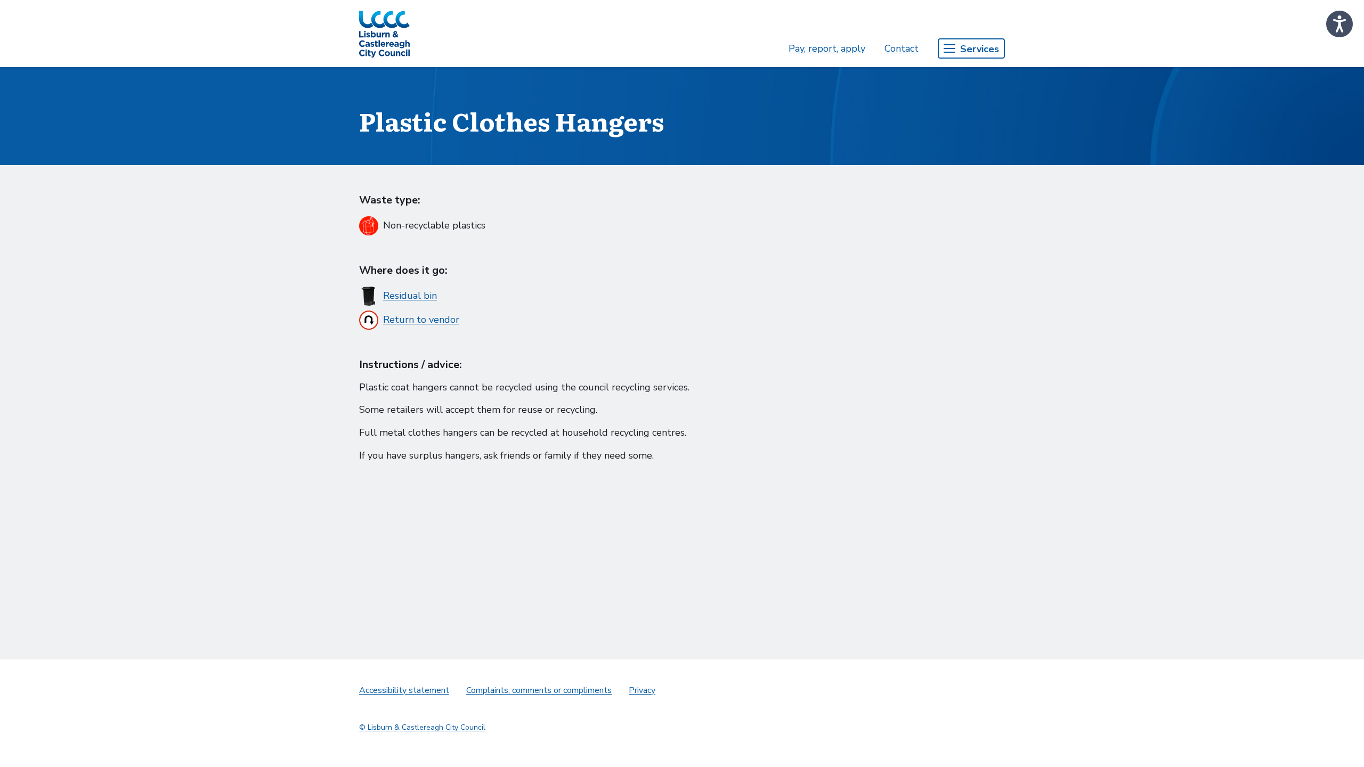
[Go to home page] (384, 34)
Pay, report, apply (827, 48)
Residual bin (410, 295)
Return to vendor (421, 319)
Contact (901, 48)
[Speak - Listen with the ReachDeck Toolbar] (1339, 24)
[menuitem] (827, 48)
